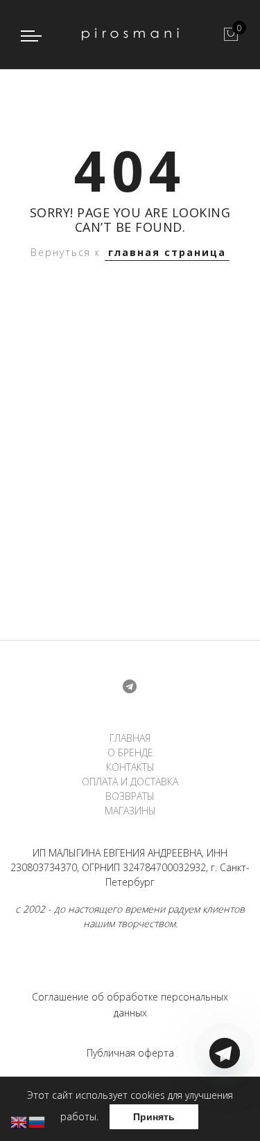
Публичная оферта (130, 1052)
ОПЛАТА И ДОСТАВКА (130, 781)
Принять (154, 1116)
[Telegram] (224, 1108)
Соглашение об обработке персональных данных (130, 1004)
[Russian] (37, 1121)
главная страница (167, 252)
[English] (19, 1121)
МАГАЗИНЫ (130, 810)
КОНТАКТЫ (130, 767)
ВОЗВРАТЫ (130, 796)
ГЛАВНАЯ (130, 738)
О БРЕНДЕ (130, 752)
